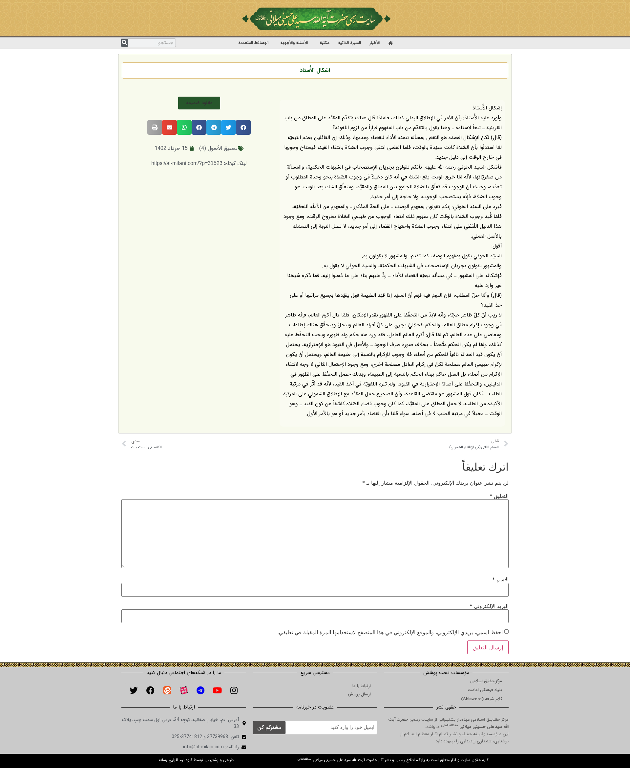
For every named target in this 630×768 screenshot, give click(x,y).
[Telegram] (200, 690)
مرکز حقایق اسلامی (486, 681)
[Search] (124, 43)
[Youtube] (217, 690)
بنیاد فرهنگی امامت (485, 690)
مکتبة (324, 42)
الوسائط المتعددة (253, 42)
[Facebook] (150, 690)
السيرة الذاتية (349, 42)
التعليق (499, 496)
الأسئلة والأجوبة (294, 42)
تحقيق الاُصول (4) (218, 148)
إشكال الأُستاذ (315, 70)
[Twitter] (133, 690)
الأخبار (374, 42)
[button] (199, 103)
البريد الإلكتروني (489, 606)
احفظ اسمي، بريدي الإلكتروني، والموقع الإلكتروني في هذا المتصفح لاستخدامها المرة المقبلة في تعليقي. (390, 632)
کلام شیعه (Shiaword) (481, 699)
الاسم (500, 579)
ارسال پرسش (359, 694)
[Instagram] (234, 690)
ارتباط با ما (361, 686)
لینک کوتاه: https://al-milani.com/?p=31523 (199, 163)
